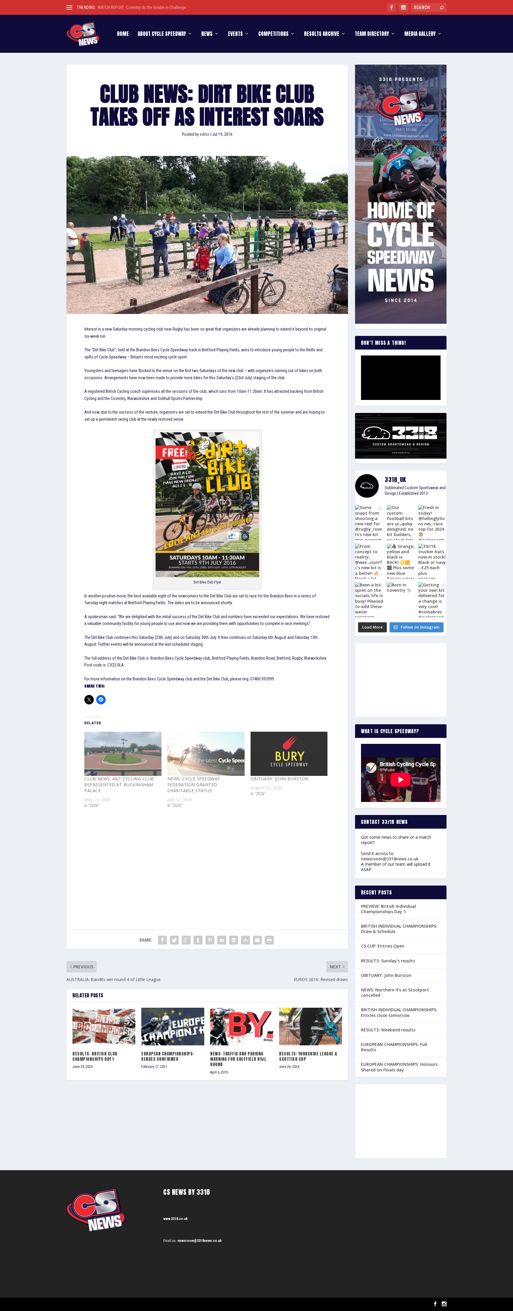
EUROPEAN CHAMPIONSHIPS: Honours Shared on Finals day (399, 1066)
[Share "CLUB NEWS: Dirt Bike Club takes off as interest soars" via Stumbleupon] (245, 940)
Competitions (273, 34)
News (207, 34)
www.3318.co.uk (175, 1219)
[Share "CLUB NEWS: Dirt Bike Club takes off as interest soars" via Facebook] (162, 940)
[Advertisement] (207, 858)
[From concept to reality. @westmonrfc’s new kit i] (369, 561)
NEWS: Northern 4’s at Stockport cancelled (395, 992)
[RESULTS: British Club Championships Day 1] (103, 1026)
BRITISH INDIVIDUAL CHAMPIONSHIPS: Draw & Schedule (399, 928)
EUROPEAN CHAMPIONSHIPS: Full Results (394, 1047)
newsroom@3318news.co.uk (390, 859)
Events (235, 34)
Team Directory (372, 34)
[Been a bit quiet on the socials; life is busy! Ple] (369, 599)
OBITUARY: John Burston (280, 779)
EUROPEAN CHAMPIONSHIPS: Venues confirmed (167, 1056)
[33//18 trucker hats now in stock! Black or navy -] (432, 561)
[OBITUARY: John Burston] (289, 754)
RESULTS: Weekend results (388, 1030)
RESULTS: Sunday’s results (388, 961)
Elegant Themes (96, 1304)
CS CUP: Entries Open (382, 946)
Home (123, 34)
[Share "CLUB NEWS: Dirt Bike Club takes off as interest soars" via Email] (257, 940)
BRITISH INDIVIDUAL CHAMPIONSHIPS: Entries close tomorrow (399, 1012)
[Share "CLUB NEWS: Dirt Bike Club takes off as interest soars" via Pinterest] (210, 940)
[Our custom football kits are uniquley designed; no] (401, 522)
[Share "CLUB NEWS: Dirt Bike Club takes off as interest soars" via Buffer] (234, 940)
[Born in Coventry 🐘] (401, 599)
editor (205, 134)
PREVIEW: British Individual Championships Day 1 (388, 908)
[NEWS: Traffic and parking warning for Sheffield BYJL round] (241, 1026)
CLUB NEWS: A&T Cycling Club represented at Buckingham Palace (119, 784)
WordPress (134, 1304)
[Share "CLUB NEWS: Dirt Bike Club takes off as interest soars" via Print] (269, 940)
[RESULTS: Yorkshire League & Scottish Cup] (310, 1026)
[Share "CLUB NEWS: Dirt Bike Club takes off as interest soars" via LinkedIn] (222, 940)
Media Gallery (420, 34)
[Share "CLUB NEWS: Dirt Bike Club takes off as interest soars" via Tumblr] (198, 940)
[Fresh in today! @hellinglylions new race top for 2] (432, 522)
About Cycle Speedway (162, 34)
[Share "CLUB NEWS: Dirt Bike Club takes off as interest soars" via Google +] (186, 940)
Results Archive (321, 34)
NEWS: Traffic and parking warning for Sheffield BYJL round (238, 1059)
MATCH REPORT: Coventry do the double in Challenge (142, 7)
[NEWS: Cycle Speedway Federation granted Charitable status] (206, 754)
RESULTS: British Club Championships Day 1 (95, 1056)
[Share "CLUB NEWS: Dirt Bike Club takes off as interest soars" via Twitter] (174, 940)
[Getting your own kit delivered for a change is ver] (432, 599)
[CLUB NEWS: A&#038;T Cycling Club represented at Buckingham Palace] (123, 754)
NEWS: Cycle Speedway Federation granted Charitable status (193, 784)
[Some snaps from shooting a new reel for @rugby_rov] (369, 522)
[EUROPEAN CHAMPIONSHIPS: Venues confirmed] (172, 1026)
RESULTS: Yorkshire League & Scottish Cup (308, 1056)
